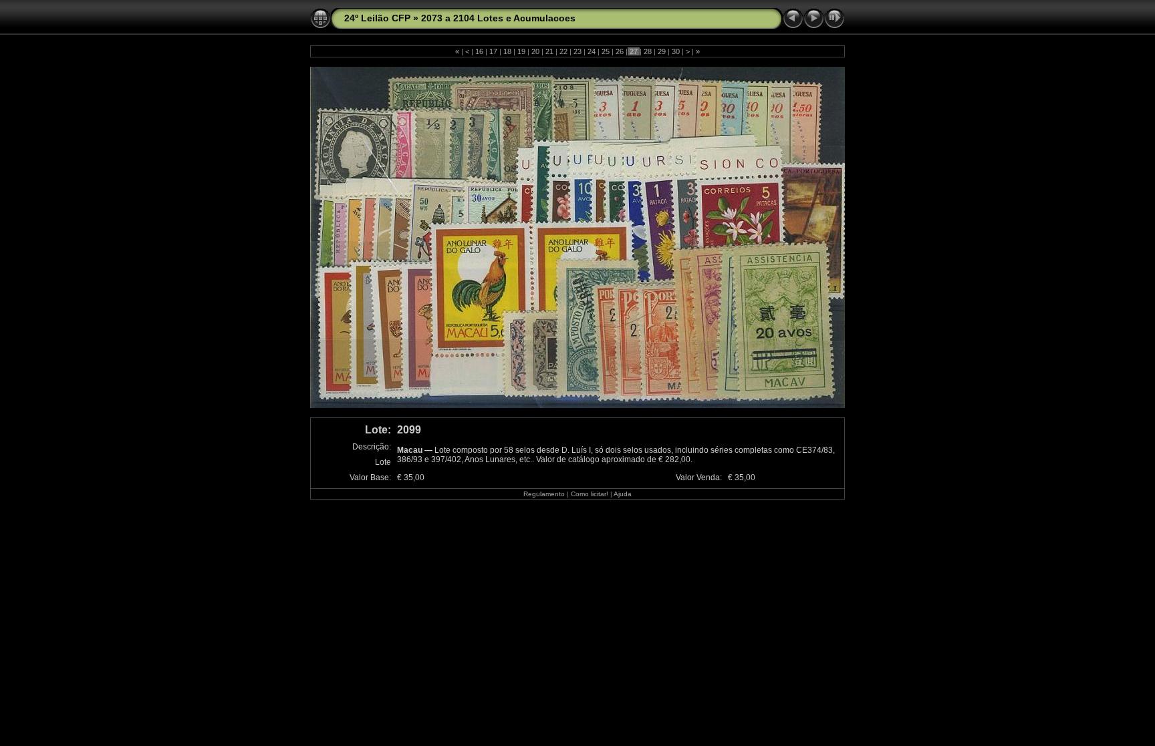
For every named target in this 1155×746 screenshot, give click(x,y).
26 (620, 51)
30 (676, 51)
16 (479, 51)
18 (507, 51)
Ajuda (623, 494)
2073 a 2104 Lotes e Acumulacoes (498, 18)
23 (577, 51)
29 (662, 51)
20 (535, 51)
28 (648, 51)
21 (549, 51)
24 (592, 51)
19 (521, 51)
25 (606, 51)
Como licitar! (589, 494)
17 (493, 51)
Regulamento (544, 494)
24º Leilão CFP (377, 18)
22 (563, 51)
